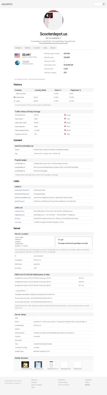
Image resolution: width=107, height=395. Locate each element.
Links (45, 48)
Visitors (28, 48)
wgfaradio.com (20, 215)
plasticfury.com (20, 201)
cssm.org (18, 222)
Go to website (52, 38)
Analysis (18, 48)
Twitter (87, 382)
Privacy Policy (62, 382)
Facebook (88, 380)
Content (37, 48)
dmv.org (17, 218)
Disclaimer (61, 380)
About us (34, 380)
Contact (34, 382)
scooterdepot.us (20, 163)
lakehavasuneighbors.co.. (23, 197)
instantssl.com (19, 211)
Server (52, 48)
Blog (32, 387)
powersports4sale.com (22, 190)
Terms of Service (63, 385)
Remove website (36, 385)
